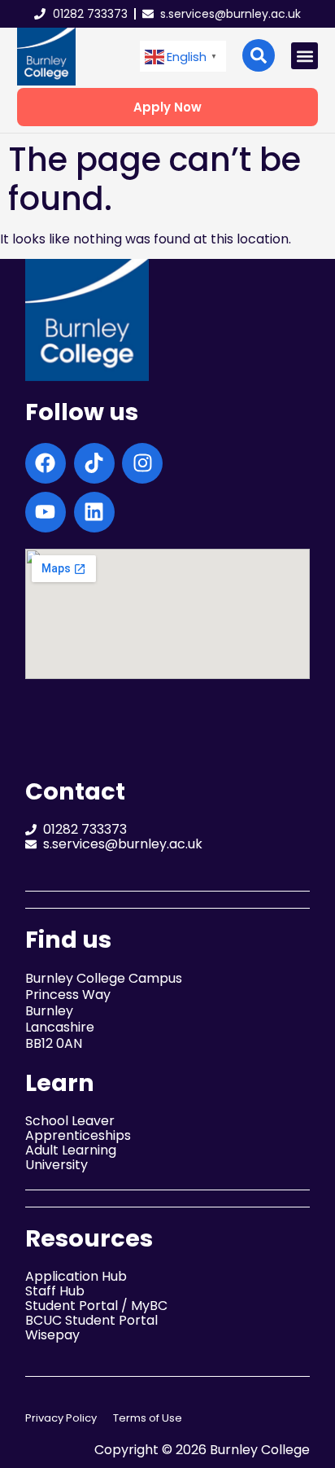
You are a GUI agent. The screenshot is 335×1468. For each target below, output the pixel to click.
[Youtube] (45, 512)
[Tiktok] (94, 463)
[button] (183, 56)
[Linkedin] (94, 512)
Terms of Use (147, 1418)
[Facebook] (45, 463)
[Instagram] (142, 463)
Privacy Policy (61, 1418)
